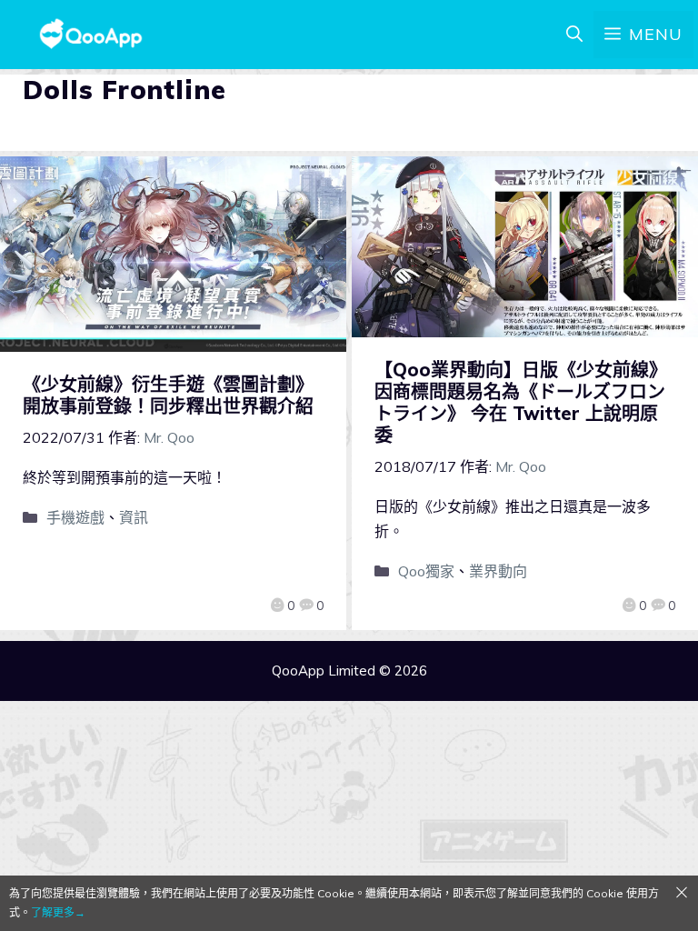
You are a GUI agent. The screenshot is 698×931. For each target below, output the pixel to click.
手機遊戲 (75, 517)
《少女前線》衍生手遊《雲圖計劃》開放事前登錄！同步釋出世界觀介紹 (168, 395)
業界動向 (498, 571)
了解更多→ (58, 912)
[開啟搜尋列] (574, 34)
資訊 (133, 517)
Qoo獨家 (426, 571)
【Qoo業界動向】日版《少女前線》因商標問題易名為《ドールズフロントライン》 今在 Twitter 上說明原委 (520, 402)
